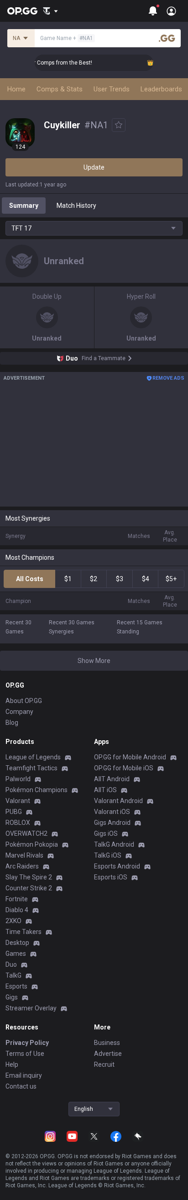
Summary (23, 205)
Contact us (21, 1086)
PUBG (13, 811)
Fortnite (16, 899)
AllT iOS (105, 789)
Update (94, 167)
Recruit (104, 1064)
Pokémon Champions (36, 789)
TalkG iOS (107, 855)
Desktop (17, 942)
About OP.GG (23, 700)
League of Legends (33, 757)
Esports (16, 986)
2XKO (13, 920)
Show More (94, 660)
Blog (11, 722)
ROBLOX (17, 822)
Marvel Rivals (24, 855)
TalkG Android (114, 844)
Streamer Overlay (31, 1008)
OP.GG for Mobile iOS (123, 768)
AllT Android (112, 779)
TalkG (13, 975)
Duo (11, 964)
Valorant (17, 800)
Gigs (11, 997)
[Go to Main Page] (22, 11)
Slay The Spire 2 (28, 877)
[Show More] (50, 11)
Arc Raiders (22, 866)
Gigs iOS (106, 833)
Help (11, 1064)
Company (19, 711)
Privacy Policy (27, 1042)
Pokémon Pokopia (31, 844)
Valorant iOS (112, 811)
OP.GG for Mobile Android (130, 757)
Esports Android (117, 866)
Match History (76, 205)
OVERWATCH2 (26, 833)
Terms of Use (24, 1053)
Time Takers (23, 931)
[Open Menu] (171, 11)
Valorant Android (118, 800)
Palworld (18, 779)
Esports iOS (110, 877)
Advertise (108, 1053)
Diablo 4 (16, 910)
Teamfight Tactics (31, 768)
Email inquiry (23, 1075)
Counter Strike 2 (28, 888)
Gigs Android (112, 822)
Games (15, 953)
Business (107, 1042)
